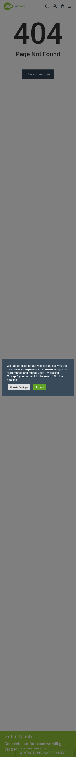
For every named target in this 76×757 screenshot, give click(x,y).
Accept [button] (40, 387)
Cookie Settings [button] (19, 387)
